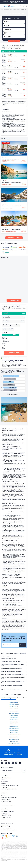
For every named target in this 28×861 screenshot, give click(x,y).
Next (24, 409)
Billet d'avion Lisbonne (14, 726)
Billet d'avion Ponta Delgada (14, 743)
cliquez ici (6, 860)
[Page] (2, 763)
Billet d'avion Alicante (14, 711)
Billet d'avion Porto (14, 741)
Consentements (5, 803)
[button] (8, 752)
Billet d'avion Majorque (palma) (14, 734)
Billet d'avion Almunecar (14, 739)
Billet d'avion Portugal (18, 9)
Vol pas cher (12, 9)
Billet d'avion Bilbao (14, 715)
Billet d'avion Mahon (14, 732)
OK (24, 770)
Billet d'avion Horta (14, 721)
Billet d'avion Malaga (14, 708)
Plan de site (4, 787)
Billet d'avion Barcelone (14, 713)
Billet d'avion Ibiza (14, 724)
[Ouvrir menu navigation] (1, 5)
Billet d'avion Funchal (14, 719)
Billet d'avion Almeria (14, 706)
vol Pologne (23, 103)
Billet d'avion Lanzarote (14, 704)
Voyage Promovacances (5, 9)
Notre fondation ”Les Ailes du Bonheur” (11, 785)
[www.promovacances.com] (9, 6)
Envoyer (22, 645)
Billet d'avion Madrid (14, 730)
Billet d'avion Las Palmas (14, 728)
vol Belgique (4, 104)
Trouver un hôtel (14, 300)
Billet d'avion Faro (14, 717)
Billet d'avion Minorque (14, 737)
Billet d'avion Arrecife (14, 702)
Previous (3, 409)
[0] (23, 5)
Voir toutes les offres (14, 237)
